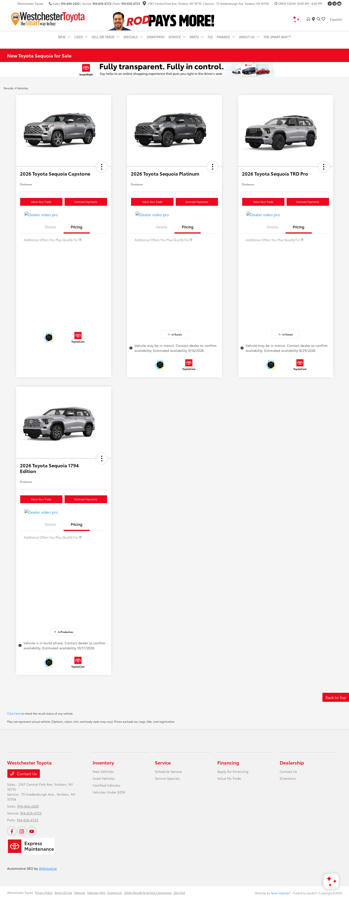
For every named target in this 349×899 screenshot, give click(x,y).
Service (163, 762)
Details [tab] (50, 226)
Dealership (292, 762)
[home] (309, 19)
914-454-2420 (70, 3)
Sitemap (79, 892)
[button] (102, 167)
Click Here (14, 713)
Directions (288, 778)
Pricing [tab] (76, 226)
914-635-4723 (102, 3)
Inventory (103, 762)
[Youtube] (339, 3)
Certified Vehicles (106, 785)
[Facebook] (330, 3)
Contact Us (26, 773)
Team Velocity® (280, 893)
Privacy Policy (43, 892)
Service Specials (167, 778)
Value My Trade (229, 778)
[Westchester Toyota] (48, 18)
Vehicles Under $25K (109, 792)
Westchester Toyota (20, 892)
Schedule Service (168, 771)
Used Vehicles (104, 778)
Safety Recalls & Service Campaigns (148, 892)
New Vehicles (103, 771)
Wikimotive (48, 868)
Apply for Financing (232, 771)
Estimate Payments (85, 202)
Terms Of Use (63, 892)
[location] (144, 4)
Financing (228, 762)
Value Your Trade (41, 202)
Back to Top (335, 697)
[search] (319, 19)
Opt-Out (179, 892)
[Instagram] (334, 3)
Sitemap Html (96, 892)
